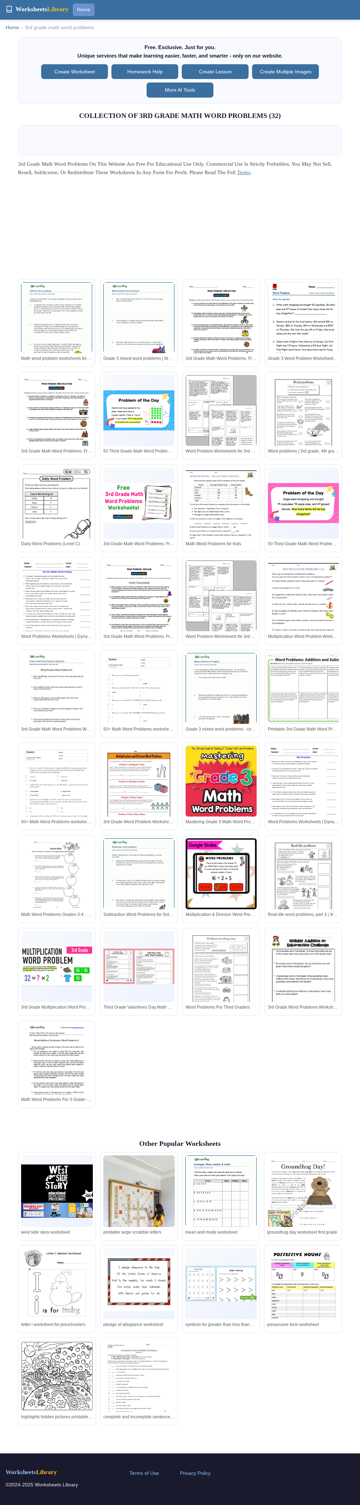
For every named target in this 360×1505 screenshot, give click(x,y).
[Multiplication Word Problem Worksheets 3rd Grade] (303, 606)
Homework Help (145, 71)
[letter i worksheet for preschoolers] (56, 1294)
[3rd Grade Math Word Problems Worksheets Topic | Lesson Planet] (56, 699)
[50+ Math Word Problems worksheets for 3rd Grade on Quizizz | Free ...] (56, 796)
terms (243, 172)
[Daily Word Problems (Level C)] (56, 513)
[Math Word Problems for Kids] (221, 513)
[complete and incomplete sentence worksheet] (139, 1387)
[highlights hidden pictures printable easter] (56, 1376)
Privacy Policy (195, 1473)
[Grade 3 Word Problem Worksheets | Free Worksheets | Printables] (303, 333)
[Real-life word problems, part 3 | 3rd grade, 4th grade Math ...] (303, 884)
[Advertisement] (180, 230)
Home (83, 9)
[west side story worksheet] (56, 1191)
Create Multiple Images (285, 71)
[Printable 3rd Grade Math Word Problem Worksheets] (303, 688)
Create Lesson (215, 71)
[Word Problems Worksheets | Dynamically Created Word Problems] (56, 606)
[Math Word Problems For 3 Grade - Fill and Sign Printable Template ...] (56, 1070)
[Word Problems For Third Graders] (221, 977)
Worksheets (31, 1472)
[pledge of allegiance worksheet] (139, 1283)
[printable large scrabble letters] (139, 1208)
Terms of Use (144, 1473)
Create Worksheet (74, 71)
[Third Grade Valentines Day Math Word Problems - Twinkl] (138, 966)
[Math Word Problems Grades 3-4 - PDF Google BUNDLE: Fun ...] (56, 873)
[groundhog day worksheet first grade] (303, 1205)
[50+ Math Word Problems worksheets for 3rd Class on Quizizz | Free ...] (138, 703)
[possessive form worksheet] (303, 1294)
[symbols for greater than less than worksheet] (221, 1283)
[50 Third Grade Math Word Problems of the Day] (138, 410)
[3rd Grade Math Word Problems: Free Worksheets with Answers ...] (221, 328)
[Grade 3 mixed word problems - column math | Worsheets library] (221, 698)
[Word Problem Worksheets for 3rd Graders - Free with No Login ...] (221, 421)
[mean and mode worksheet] (221, 1201)
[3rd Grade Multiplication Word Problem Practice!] (56, 966)
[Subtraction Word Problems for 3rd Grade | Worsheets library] (138, 884)
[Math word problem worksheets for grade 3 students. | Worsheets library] (56, 328)
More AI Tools (180, 90)
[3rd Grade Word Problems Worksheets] (303, 977)
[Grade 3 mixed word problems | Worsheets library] (138, 328)
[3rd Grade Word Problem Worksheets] (138, 792)
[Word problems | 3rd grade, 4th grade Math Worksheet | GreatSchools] (303, 421)
